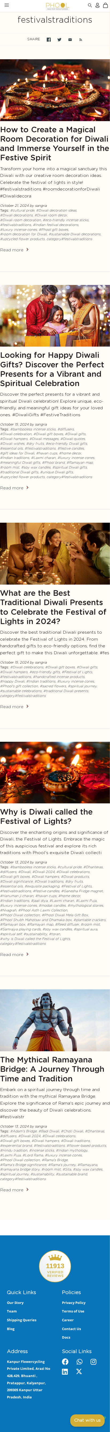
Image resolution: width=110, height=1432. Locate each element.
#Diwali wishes (12, 444)
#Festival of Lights (77, 672)
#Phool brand (53, 463)
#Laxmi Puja (86, 901)
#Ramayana (87, 1165)
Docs (66, 1337)
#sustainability (35, 934)
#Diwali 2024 (43, 872)
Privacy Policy (73, 1302)
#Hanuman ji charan (16, 896)
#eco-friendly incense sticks (65, 220)
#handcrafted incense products (58, 677)
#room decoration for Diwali (23, 234)
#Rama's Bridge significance (23, 1165)
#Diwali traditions (48, 881)
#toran (54, 934)
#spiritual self (11, 934)
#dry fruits (35, 444)
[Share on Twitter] (59, 40)
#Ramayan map (79, 463)
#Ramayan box (12, 924)
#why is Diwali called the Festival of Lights (35, 939)
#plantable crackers (89, 920)
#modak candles (52, 905)
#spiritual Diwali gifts (69, 467)
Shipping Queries (21, 1320)
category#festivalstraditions (69, 239)
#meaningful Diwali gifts (20, 463)
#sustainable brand (71, 1174)
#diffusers (65, 429)
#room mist (9, 467)
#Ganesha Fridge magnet (82, 891)
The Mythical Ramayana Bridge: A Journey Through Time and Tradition (52, 1069)
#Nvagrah (8, 910)
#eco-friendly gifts (44, 672)
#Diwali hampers (14, 439)
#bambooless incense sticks (33, 429)
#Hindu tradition (13, 1150)
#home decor (70, 453)
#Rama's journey (62, 1165)
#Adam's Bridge (23, 1131)
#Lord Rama (32, 1155)
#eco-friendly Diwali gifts (66, 444)
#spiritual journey (82, 686)
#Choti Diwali (72, 1131)
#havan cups (46, 453)
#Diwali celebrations (26, 667)
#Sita (66, 1169)
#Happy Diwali (12, 681)
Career (68, 1320)
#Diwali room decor (50, 215)
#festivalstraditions (15, 225)
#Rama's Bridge (55, 1160)
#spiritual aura (85, 929)
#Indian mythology (71, 1150)
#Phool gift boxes (53, 230)
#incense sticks (41, 1150)
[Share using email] (70, 40)
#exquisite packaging (42, 886)
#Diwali (24, 872)
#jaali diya (39, 901)
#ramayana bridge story (20, 1169)
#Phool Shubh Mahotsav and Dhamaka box (36, 920)
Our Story (15, 1302)
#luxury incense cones (18, 230)
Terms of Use (73, 1311)
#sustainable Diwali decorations (74, 234)
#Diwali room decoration (20, 220)
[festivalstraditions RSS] (78, 39)
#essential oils (11, 448)
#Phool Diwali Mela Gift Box (65, 915)
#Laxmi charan (43, 458)
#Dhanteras (93, 867)
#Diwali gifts (75, 434)
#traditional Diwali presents (65, 691)
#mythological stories (85, 905)
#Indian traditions (14, 458)
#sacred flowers (53, 686)
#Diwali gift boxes (48, 434)
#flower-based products (86, 1146)
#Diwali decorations (16, 215)
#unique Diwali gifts (56, 472)
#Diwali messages (43, 439)
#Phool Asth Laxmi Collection (42, 910)
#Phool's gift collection (19, 686)
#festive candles (70, 448)
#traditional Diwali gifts (19, 472)
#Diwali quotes (72, 439)
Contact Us (71, 1328)
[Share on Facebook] (49, 40)
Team (12, 1311)
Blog (10, 1328)
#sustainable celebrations (20, 691)
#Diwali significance (16, 881)
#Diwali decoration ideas (56, 210)
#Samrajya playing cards (20, 929)
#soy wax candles (35, 467)
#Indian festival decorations (55, 225)
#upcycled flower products (22, 239)
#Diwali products (75, 877)
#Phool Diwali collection (20, 915)
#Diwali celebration (16, 434)
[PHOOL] (44, 6)
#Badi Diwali (48, 1131)
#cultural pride (22, 210)
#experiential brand (16, 1146)
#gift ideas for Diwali (17, 453)
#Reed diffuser (67, 924)
